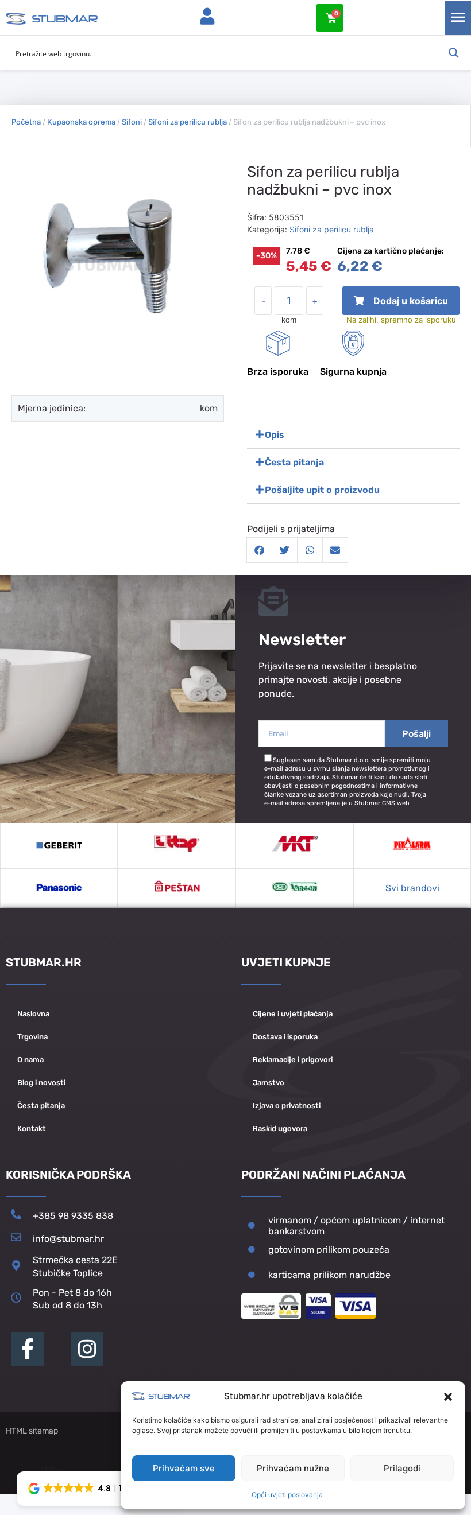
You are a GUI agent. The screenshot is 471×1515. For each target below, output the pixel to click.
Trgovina (32, 1036)
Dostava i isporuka (285, 1036)
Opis (274, 434)
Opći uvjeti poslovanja (287, 1494)
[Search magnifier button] (454, 53)
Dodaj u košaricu (401, 305)
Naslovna (33, 1013)
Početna (26, 121)
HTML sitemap (32, 1431)
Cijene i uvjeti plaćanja (293, 1013)
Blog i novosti (41, 1082)
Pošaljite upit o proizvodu (322, 489)
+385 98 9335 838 (73, 1215)
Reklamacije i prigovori (293, 1059)
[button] (448, 1397)
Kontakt (31, 1128)
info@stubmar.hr (68, 1238)
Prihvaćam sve (184, 1468)
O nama (30, 1059)
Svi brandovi (412, 888)
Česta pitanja (294, 462)
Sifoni (132, 121)
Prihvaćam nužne (293, 1468)
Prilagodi (402, 1468)
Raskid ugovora (280, 1128)
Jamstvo (268, 1082)
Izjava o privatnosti (287, 1105)
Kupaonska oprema (81, 121)
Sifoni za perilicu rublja (187, 121)
